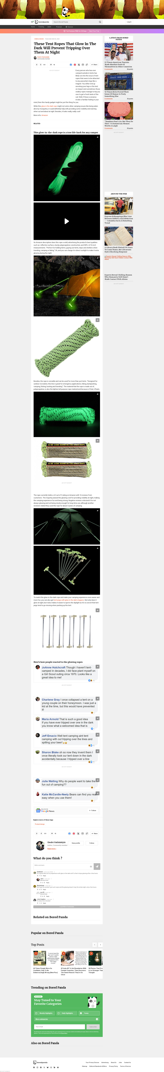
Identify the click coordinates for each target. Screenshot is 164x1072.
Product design (40, 824)
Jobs (120, 1062)
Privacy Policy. (64, 1033)
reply (44, 875)
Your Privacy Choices (92, 1062)
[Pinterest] (41, 1067)
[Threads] (51, 1067)
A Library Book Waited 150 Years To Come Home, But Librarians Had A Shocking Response (118, 249)
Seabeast (40, 872)
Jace (41, 878)
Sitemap (84, 1066)
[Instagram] (37, 1067)
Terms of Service (125, 1066)
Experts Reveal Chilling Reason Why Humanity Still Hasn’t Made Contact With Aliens (118, 277)
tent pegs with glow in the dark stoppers (69, 600)
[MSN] (54, 1067)
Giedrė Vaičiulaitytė (43, 57)
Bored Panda (40, 1062)
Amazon (45, 115)
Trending (41, 27)
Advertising (105, 1062)
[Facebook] (34, 1067)
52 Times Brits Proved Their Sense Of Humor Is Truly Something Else (117, 94)
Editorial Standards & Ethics (98, 1066)
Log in (129, 22)
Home (33, 27)
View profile (76, 843)
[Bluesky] (47, 1067)
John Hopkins (41, 899)
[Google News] (58, 1067)
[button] (94, 944)
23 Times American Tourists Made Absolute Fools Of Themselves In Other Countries (118, 64)
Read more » (51, 849)
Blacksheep (40, 885)
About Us (113, 1062)
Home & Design (39, 39)
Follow (91, 843)
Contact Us (127, 1062)
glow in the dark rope (49, 106)
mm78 (42, 892)
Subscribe (93, 1027)
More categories (42, 1019)
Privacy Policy (113, 1066)
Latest (49, 27)
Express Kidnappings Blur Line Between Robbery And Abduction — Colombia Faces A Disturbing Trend (119, 219)
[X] (44, 1067)
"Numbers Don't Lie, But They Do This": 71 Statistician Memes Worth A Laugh (119, 123)
